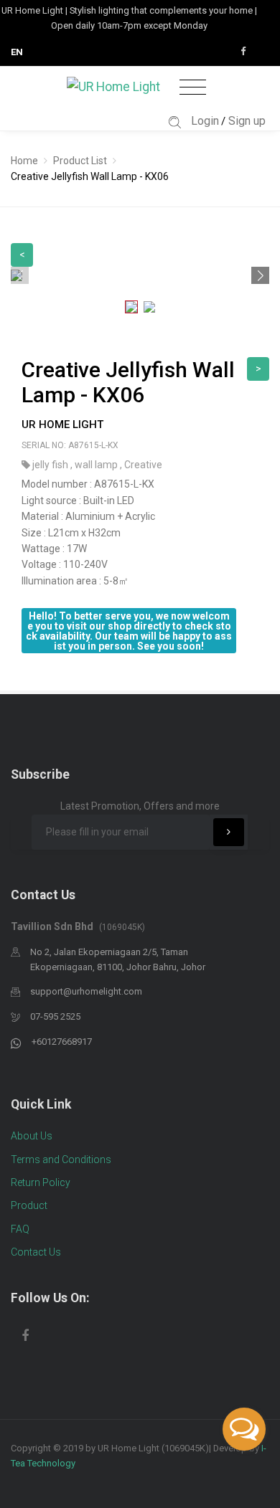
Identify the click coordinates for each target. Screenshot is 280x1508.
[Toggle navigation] (192, 87)
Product (29, 1205)
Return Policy (40, 1182)
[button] (260, 276)
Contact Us (36, 1252)
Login (205, 121)
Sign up (247, 121)
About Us (31, 1136)
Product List (80, 160)
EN (17, 52)
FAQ (20, 1229)
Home (24, 160)
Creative (143, 464)
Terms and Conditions (61, 1159)
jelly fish (51, 464)
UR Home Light (62, 424)
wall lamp (97, 464)
